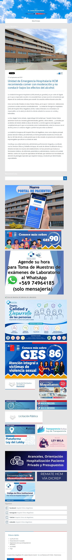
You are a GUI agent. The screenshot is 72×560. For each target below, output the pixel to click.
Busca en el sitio (11, 174)
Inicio (7, 26)
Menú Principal (36, 21)
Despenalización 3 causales (17, 541)
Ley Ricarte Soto (14, 539)
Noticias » (14, 26)
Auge (11, 548)
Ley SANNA (13, 546)
